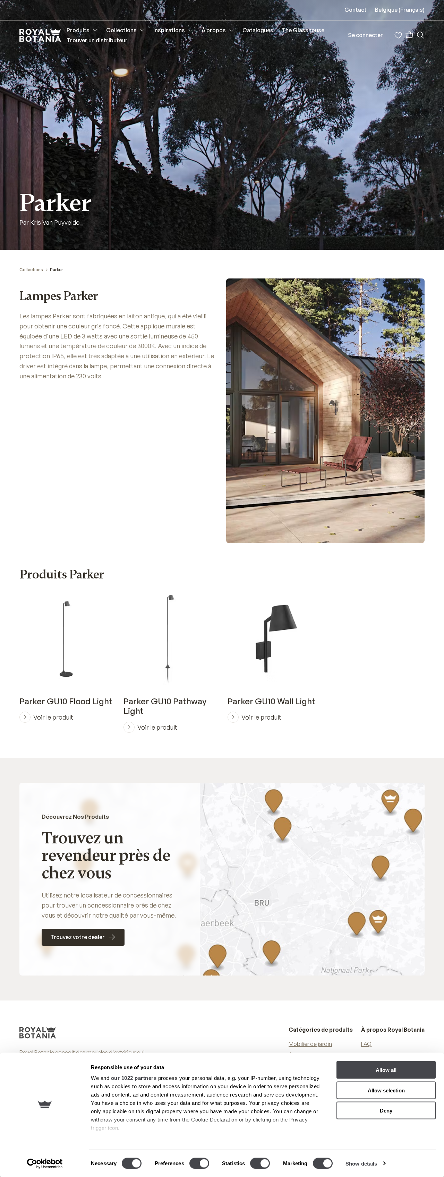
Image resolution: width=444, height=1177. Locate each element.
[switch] (199, 1163)
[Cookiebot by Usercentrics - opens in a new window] (45, 1163)
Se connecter (365, 35)
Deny (386, 1111)
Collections (31, 269)
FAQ (366, 1043)
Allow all (386, 1070)
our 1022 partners (134, 1078)
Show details (361, 1163)
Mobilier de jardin (310, 1043)
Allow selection (386, 1090)
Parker (56, 269)
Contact (355, 9)
